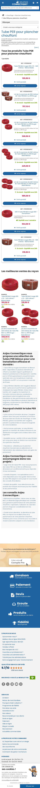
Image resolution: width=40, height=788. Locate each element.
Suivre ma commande (10, 744)
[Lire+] (36, 47)
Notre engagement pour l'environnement (17, 660)
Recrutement (7, 729)
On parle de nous (8, 644)
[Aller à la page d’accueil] (3, 15)
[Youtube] (17, 684)
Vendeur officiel (8, 647)
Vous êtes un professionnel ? (12, 652)
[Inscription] (32, 677)
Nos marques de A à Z (10, 649)
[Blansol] (2, 306)
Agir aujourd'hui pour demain (12, 642)
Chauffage (9, 15)
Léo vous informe (8, 747)
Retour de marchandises (11, 700)
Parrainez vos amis (9, 708)
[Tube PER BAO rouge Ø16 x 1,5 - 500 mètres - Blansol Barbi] (30, 285)
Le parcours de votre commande (14, 749)
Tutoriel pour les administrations (14, 657)
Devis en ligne (7, 718)
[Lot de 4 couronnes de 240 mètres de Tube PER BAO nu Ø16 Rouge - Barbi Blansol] (30, 317)
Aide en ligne (7, 724)
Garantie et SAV (8, 711)
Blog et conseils (8, 726)
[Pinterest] (12, 684)
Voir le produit (21, 82)
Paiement (5, 721)
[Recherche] (37, 8)
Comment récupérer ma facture (14, 752)
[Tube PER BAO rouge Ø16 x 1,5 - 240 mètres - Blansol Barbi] (10, 285)
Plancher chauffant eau (23, 15)
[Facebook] (3, 684)
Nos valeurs (6, 713)
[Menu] (3, 3)
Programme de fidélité (10, 705)
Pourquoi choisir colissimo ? (12, 703)
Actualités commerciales (11, 731)
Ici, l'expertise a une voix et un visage (15, 741)
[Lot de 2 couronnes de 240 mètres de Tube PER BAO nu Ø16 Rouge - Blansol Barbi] (10, 317)
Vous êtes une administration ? (13, 655)
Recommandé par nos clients (13, 716)
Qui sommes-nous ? (9, 637)
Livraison (5, 698)
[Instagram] (21, 684)
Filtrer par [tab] (6, 22)
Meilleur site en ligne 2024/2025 (13, 639)
